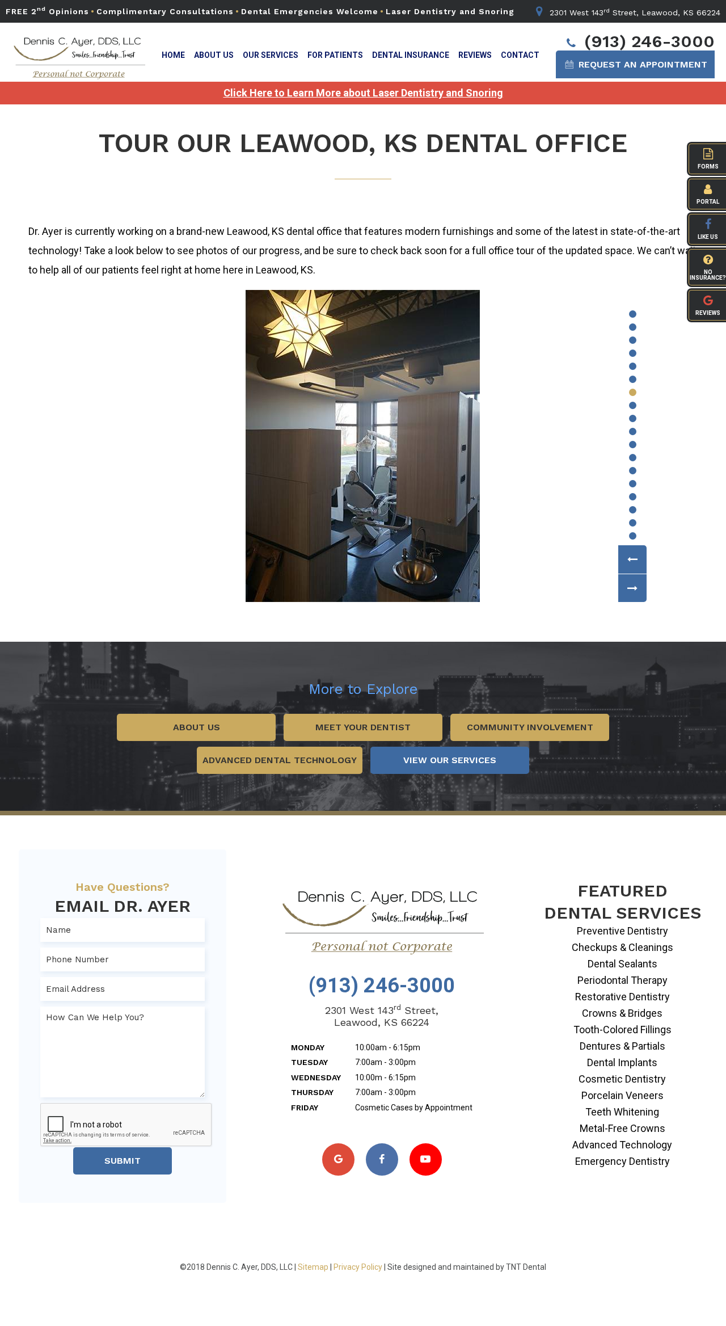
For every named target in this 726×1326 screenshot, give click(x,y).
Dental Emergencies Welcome (309, 11)
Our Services (270, 55)
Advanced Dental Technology (279, 760)
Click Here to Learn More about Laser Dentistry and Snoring (363, 93)
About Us (214, 55)
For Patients (335, 55)
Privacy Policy (358, 1267)
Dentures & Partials (622, 1046)
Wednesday (316, 1077)
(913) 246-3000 (647, 41)
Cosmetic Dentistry (622, 1079)
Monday (307, 1047)
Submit (122, 1160)
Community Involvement (530, 727)
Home (173, 55)
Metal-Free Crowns (622, 1128)
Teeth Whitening (622, 1112)
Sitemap (313, 1267)
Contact (520, 55)
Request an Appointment (641, 64)
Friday (304, 1107)
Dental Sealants (622, 964)
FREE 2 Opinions (47, 11)
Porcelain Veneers (622, 1095)
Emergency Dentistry (622, 1161)
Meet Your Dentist (363, 727)
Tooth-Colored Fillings (622, 1029)
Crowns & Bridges (622, 1013)
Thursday (312, 1092)
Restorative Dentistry (622, 997)
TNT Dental (526, 1267)
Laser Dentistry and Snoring (450, 11)
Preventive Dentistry (622, 931)
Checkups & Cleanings (622, 947)
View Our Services (449, 760)
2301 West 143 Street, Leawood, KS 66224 (633, 12)
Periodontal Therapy (622, 980)
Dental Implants (622, 1062)
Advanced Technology (622, 1145)
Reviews (475, 55)
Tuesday (309, 1062)
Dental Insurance (410, 55)
